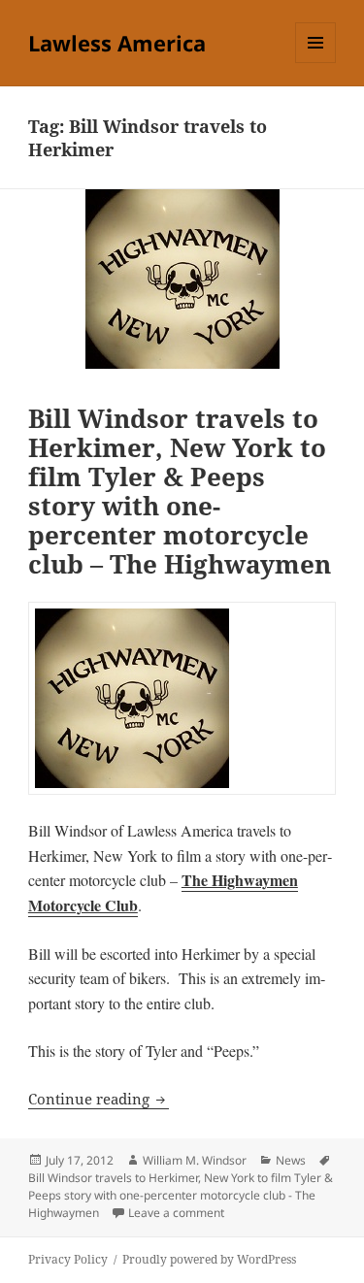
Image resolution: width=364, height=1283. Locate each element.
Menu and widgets (316, 62)
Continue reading (98, 1098)
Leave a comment (176, 1212)
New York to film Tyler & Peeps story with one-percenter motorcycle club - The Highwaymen (180, 1195)
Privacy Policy (68, 1259)
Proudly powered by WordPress (209, 1259)
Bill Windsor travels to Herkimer (113, 1177)
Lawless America (117, 42)
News (291, 1160)
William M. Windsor (195, 1160)
